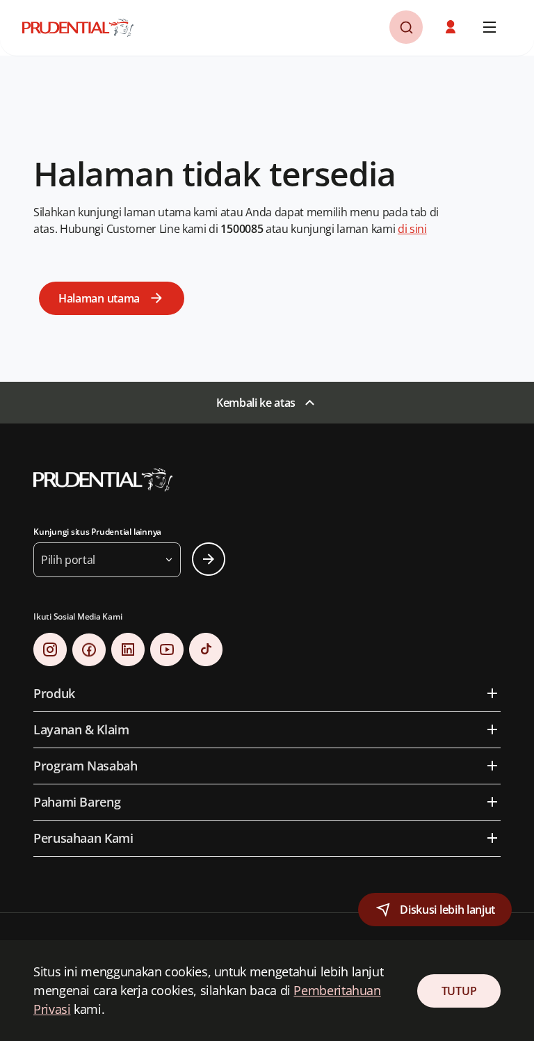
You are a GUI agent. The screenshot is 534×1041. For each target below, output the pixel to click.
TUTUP (459, 991)
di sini (412, 228)
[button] (452, 27)
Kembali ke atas (256, 402)
